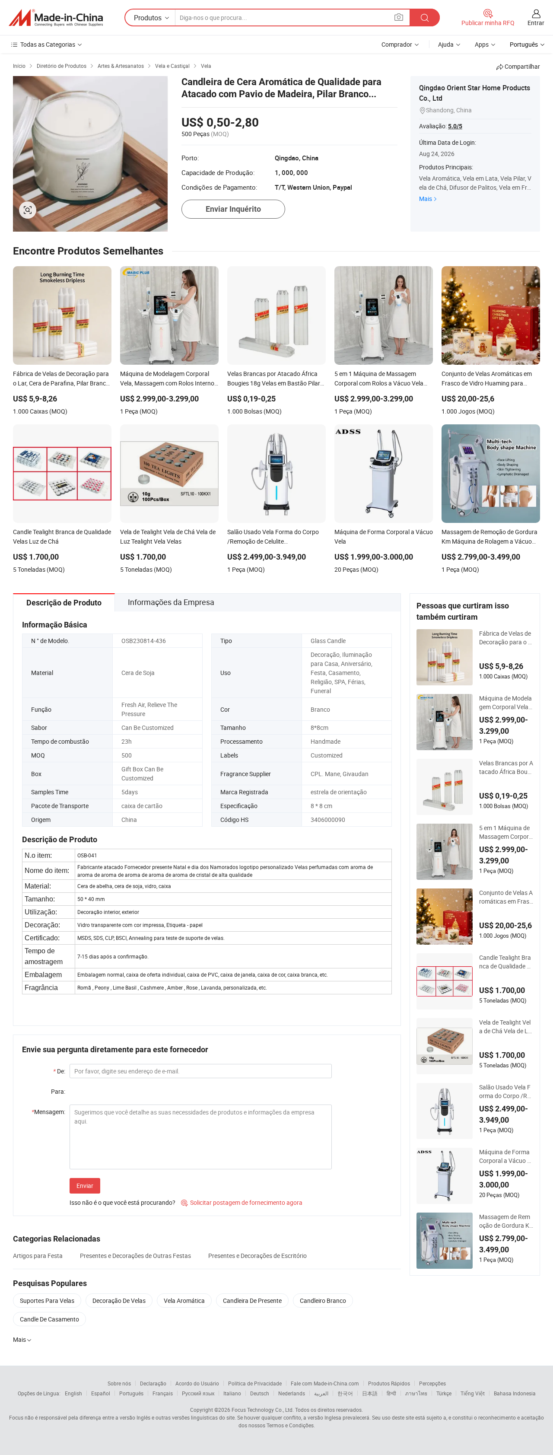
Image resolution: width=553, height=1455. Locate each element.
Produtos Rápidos (389, 1383)
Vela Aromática (184, 1300)
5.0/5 (455, 126)
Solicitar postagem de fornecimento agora (241, 1202)
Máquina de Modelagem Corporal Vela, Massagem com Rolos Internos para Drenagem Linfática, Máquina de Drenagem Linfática (505, 702)
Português (131, 1393)
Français (163, 1393)
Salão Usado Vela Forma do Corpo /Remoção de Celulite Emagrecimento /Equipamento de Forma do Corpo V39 (505, 1091)
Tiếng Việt (473, 1393)
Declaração (153, 1383)
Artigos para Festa (38, 1255)
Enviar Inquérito (233, 208)
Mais (425, 198)
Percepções (432, 1383)
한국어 (345, 1393)
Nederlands (291, 1393)
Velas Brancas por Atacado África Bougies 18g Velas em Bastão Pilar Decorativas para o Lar (506, 767)
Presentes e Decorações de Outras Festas (135, 1255)
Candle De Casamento (49, 1319)
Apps (482, 44)
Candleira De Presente (252, 1300)
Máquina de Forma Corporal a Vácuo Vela (505, 1156)
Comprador (396, 44)
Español (100, 1393)
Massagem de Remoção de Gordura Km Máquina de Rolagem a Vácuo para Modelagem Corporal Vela (505, 1221)
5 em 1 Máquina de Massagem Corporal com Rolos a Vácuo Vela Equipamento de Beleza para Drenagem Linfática (506, 832)
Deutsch (259, 1393)
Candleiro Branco (323, 1300)
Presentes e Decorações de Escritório (257, 1255)
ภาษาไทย (416, 1393)
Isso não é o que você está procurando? (122, 1202)
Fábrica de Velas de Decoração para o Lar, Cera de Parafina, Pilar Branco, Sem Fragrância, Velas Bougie (506, 637)
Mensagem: (48, 1112)
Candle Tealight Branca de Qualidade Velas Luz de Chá (505, 962)
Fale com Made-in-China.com (325, 1383)
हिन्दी (391, 1393)
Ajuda (446, 44)
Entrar (536, 23)
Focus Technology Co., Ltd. (263, 1409)
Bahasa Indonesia (515, 1393)
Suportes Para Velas (47, 1300)
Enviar (84, 1185)
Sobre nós (119, 1383)
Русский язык (198, 1393)
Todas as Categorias (47, 44)
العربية (321, 1393)
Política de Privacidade (255, 1383)
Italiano (232, 1393)
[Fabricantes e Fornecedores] (56, 18)
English (73, 1393)
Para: (58, 1091)
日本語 (370, 1393)
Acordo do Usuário (197, 1383)
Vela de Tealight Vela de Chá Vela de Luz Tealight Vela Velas (505, 1026)
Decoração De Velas (119, 1300)
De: (59, 1071)
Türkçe (443, 1393)
